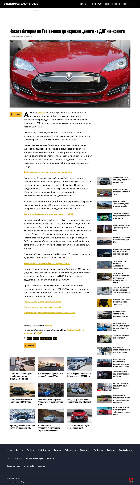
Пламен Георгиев (16, 36)
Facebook (79, 330)
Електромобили (112, 4)
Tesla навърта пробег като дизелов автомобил (48, 172)
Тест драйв (97, 4)
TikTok (38, 333)
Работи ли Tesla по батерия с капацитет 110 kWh (48, 214)
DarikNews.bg (44, 450)
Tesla (55, 338)
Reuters (42, 112)
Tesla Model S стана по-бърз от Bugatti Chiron (47, 263)
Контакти (49, 458)
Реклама (18, 458)
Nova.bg (57, 450)
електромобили (45, 338)
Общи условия (25, 482)
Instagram (28, 333)
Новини (83, 4)
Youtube (70, 330)
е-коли (35, 338)
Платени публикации (34, 458)
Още (125, 4)
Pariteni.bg (98, 450)
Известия (41, 466)
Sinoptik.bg (85, 450)
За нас (9, 458)
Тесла (29, 338)
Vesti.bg (48, 326)
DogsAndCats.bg (126, 450)
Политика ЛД (28, 466)
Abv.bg (9, 450)
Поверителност (13, 466)
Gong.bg (19, 450)
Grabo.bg (111, 450)
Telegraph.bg (70, 450)
